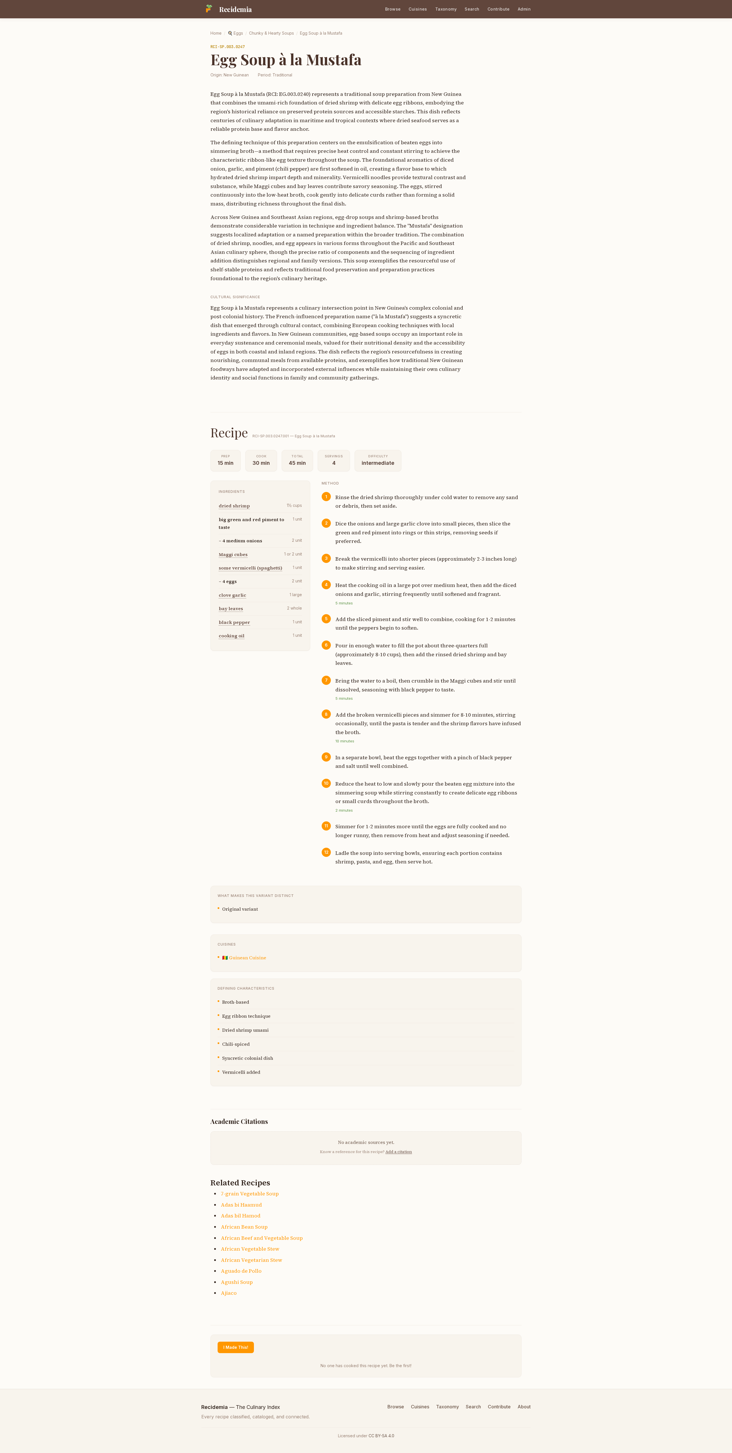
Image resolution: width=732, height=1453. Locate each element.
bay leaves (231, 608)
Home (216, 33)
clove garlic (232, 595)
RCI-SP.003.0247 (227, 46)
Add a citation (398, 1152)
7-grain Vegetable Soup (250, 1193)
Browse (393, 9)
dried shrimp (234, 506)
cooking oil (231, 635)
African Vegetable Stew (250, 1248)
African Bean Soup (244, 1226)
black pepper (234, 622)
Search (472, 9)
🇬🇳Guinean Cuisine (244, 957)
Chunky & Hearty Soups (271, 33)
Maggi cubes (233, 554)
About (524, 1406)
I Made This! (235, 1347)
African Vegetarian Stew (251, 1260)
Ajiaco (229, 1292)
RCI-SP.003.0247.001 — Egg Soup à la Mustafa (293, 436)
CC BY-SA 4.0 (381, 1435)
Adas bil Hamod (240, 1215)
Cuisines (418, 9)
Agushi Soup (237, 1282)
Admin (524, 9)
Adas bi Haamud (241, 1204)
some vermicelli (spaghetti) (250, 568)
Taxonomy (446, 9)
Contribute (499, 9)
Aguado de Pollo (241, 1270)
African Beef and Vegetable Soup (262, 1238)
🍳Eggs (235, 33)
